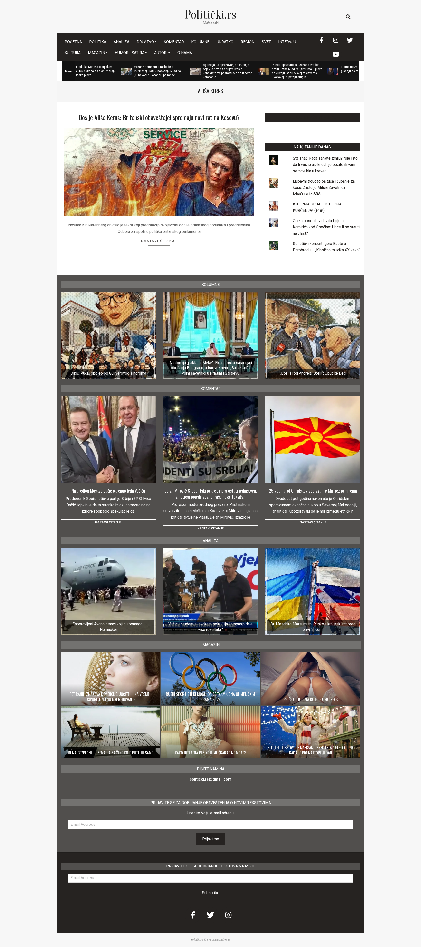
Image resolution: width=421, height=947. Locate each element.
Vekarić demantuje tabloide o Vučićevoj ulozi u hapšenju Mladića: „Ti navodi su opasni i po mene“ (120, 71)
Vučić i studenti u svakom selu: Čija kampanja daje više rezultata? (210, 626)
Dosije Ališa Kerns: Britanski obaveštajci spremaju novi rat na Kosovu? (159, 117)
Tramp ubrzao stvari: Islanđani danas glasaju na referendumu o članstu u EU (329, 71)
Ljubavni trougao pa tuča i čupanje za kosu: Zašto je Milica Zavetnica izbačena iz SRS (324, 187)
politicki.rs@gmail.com (210, 779)
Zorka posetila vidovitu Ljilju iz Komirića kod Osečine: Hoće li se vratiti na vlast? (326, 227)
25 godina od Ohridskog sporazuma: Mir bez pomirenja (313, 491)
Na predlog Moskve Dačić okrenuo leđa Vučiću (108, 491)
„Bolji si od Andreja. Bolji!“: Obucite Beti (313, 373)
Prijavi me (210, 839)
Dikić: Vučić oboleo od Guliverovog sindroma (108, 373)
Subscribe (210, 892)
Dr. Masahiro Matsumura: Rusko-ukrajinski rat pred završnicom (312, 626)
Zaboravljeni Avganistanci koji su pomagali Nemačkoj (108, 626)
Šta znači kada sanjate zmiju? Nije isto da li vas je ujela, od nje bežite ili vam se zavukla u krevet (325, 164)
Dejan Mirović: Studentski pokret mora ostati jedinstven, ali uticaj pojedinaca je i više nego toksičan (210, 493)
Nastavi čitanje (159, 241)
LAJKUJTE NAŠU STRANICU (312, 117)
